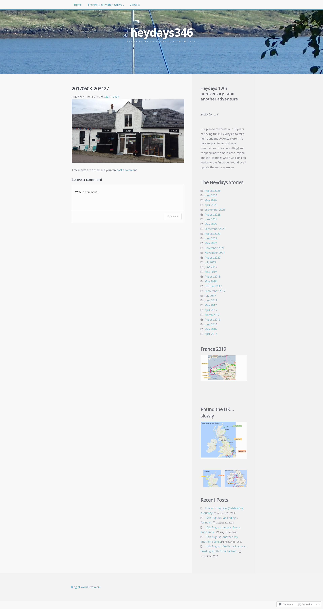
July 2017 (210, 296)
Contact (135, 5)
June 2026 (211, 195)
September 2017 (215, 291)
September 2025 (215, 210)
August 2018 (212, 276)
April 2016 (211, 334)
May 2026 (211, 200)
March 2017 (212, 315)
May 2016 (211, 329)
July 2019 (210, 262)
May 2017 (211, 305)
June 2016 (211, 324)
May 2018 (211, 281)
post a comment (126, 170)
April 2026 (211, 205)
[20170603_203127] (128, 161)
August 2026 (212, 191)
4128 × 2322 (111, 97)
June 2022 (211, 238)
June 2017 (211, 300)
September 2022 (215, 229)
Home (78, 5)
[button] (212, 479)
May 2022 (211, 243)
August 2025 (212, 214)
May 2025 (211, 224)
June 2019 (211, 267)
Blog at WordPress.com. (86, 587)
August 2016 (212, 319)
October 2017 (213, 286)
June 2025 (211, 219)
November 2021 (215, 253)
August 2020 (212, 257)
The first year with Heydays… (106, 5)
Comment (172, 216)
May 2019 (211, 272)
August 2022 (212, 234)
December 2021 (214, 248)
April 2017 (211, 310)
